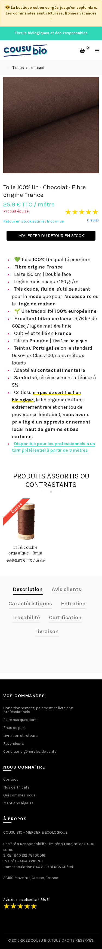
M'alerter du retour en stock (51, 235)
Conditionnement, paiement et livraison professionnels (38, 710)
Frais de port (14, 727)
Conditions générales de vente (29, 751)
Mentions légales (18, 803)
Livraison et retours (20, 735)
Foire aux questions (20, 719)
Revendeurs (13, 743)
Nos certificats (16, 787)
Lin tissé (36, 67)
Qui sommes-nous (19, 795)
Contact (10, 779)
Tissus (18, 67)
